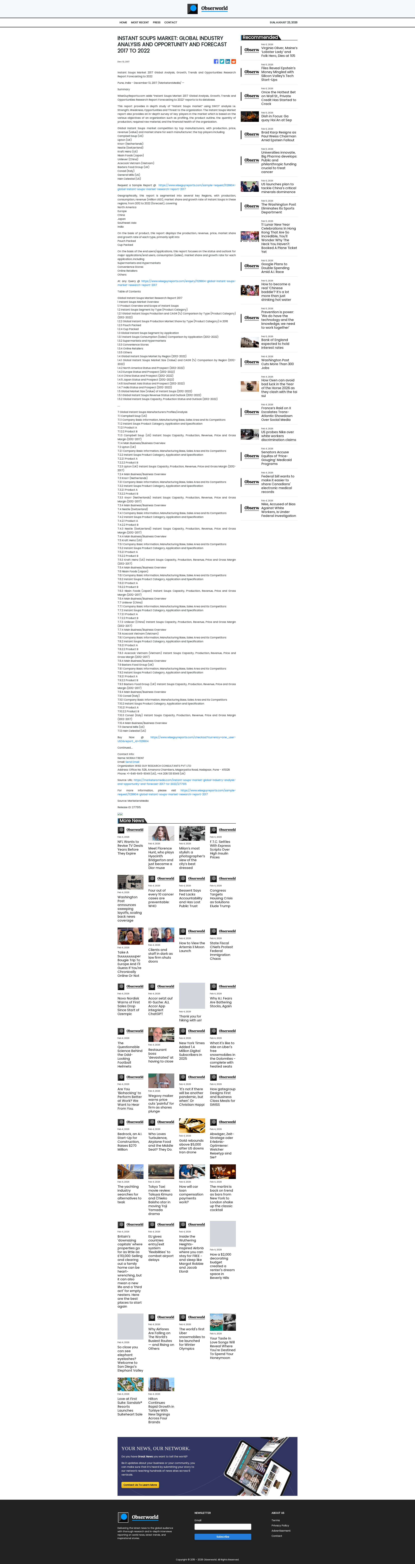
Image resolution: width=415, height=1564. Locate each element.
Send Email (132, 762)
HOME (123, 22)
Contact (277, 1536)
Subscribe (223, 1537)
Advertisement (281, 1531)
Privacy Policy (280, 1525)
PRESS (156, 22)
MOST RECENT (140, 22)
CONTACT (170, 22)
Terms (276, 1520)
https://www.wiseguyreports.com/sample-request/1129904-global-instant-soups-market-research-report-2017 (177, 187)
